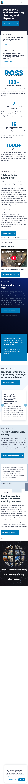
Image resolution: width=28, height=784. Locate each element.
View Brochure (14, 579)
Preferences (12, 779)
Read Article (6, 44)
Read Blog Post (7, 61)
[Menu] (25, 2)
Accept (22, 779)
